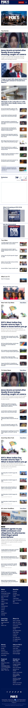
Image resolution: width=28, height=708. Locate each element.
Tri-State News (6, 370)
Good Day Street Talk (5, 623)
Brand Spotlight (16, 653)
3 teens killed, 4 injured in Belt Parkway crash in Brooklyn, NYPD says (9, 357)
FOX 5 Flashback (17, 650)
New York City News (7, 302)
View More (23, 302)
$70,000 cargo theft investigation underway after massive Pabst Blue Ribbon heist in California (9, 405)
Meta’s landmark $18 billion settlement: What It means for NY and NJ (9, 418)
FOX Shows (15, 625)
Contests (15, 635)
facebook (7, 692)
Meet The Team (16, 622)
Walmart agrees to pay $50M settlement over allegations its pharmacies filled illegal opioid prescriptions (13, 533)
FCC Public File (16, 637)
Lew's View (15, 648)
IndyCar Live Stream (17, 672)
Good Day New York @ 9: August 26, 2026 (9, 495)
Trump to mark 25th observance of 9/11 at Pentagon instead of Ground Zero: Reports (14, 80)
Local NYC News (5, 595)
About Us (16, 618)
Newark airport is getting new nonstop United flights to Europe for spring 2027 (10, 432)
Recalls (2, 648)
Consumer (3, 646)
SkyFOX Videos (16, 652)
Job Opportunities (17, 630)
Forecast (15, 591)
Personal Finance (5, 653)
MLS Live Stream (17, 684)
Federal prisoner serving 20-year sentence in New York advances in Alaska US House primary (9, 129)
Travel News (16, 598)
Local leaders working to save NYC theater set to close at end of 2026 (9, 115)
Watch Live (21, 2)
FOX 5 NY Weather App (17, 600)
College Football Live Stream (16, 665)
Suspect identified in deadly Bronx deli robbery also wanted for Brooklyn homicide (9, 122)
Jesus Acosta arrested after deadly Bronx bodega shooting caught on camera (13, 52)
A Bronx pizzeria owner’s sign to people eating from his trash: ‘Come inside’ (9, 250)
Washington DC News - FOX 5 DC (5, 669)
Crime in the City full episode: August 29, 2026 (9, 256)
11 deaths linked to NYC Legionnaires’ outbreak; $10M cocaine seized (9, 243)
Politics (2, 601)
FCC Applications (17, 639)
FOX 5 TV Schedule (5, 279)
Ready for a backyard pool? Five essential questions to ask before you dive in (9, 169)
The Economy (4, 652)
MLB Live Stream (17, 667)
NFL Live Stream (17, 662)
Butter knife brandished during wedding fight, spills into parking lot (9, 581)
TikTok (12, 692)
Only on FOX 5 (17, 644)
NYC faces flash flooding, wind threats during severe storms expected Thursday (9, 344)
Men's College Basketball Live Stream (16, 675)
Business (3, 650)
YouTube (15, 692)
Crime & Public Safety (4, 603)
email (21, 692)
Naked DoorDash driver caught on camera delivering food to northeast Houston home (9, 148)
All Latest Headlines (7, 508)
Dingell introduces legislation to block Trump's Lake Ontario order (10, 154)
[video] (23, 244)
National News (4, 599)
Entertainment (4, 606)
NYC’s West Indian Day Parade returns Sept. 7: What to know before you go (9, 141)
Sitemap (3, 614)
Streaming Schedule (5, 593)
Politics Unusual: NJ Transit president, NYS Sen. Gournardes (9, 262)
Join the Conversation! (9, 224)
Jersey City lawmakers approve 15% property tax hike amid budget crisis (9, 109)
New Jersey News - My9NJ (5, 663)
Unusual (3, 608)
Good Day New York (7, 438)
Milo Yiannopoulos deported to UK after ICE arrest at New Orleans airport (10, 557)
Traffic (14, 596)
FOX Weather (16, 603)
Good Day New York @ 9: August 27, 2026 (9, 480)
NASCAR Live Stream (16, 670)
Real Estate (3, 655)
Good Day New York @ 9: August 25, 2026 (9, 502)
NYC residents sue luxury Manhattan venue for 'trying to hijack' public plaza (10, 351)
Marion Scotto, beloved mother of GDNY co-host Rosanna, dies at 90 (9, 487)
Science (3, 609)
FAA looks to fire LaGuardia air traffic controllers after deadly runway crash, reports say (13, 103)
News (3, 589)
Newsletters (4, 613)
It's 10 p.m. (15, 641)
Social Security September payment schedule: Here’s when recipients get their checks (9, 135)
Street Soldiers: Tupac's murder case (9, 268)
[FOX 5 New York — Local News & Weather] (5, 2)
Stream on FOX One (16, 660)
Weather (15, 589)
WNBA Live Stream (17, 682)
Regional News (4, 660)
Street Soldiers (16, 646)
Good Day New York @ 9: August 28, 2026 (9, 473)
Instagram (10, 692)
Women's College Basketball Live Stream (17, 680)
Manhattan (4, 177)
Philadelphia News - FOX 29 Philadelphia (5, 666)
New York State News (4, 597)
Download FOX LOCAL (16, 628)
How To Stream (16, 620)
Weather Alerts (16, 595)
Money (3, 644)
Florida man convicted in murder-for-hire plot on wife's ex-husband (9, 160)
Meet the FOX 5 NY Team (10, 286)
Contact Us (15, 634)
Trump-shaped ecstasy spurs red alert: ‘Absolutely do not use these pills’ (10, 550)
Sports (2, 611)
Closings (15, 593)
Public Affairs (16, 632)
